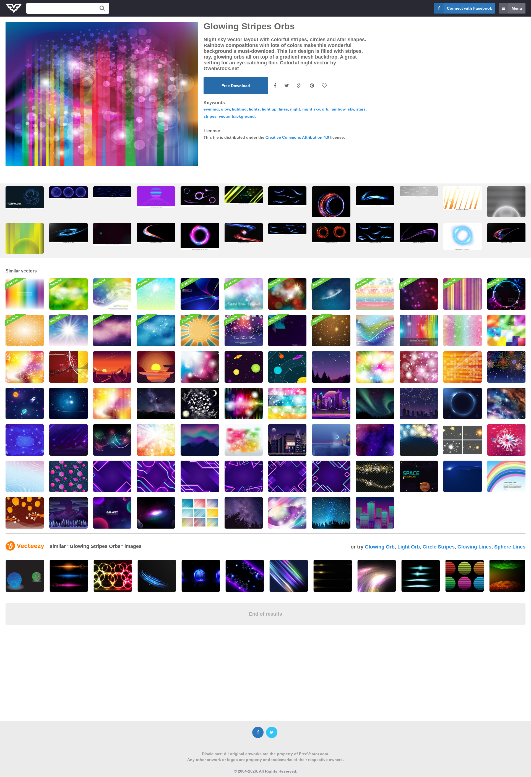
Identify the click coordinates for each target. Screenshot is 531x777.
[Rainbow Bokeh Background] (375, 294)
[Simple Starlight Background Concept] (375, 476)
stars (361, 109)
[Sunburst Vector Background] (200, 330)
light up (269, 109)
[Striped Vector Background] (462, 476)
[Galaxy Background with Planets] (112, 513)
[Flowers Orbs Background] (419, 367)
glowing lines (474, 547)
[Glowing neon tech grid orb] (25, 197)
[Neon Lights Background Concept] (331, 476)
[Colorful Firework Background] (506, 367)
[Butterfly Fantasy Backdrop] (287, 513)
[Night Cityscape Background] (287, 440)
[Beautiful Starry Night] (331, 513)
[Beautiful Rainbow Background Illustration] (506, 476)
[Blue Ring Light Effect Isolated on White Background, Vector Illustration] (462, 236)
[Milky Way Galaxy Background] (156, 513)
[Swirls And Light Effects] (287, 403)
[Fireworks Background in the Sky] (419, 440)
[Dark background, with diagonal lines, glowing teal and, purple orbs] (112, 234)
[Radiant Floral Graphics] (25, 367)
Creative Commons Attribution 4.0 (297, 137)
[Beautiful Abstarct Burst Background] (68, 330)
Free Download (236, 85)
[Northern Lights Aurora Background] (375, 403)
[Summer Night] (112, 294)
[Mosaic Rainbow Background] (462, 330)
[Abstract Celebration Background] (68, 367)
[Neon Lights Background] (112, 476)
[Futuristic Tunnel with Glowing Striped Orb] (156, 197)
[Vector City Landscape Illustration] (375, 513)
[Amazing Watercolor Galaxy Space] (506, 403)
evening (211, 109)
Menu (517, 8)
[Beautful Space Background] (331, 294)
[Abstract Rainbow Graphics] (375, 330)
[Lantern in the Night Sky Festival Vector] (25, 513)
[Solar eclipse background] (462, 403)
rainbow (337, 109)
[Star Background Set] (200, 513)
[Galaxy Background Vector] (68, 476)
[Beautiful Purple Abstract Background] (244, 330)
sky (351, 109)
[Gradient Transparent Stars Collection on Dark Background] (462, 440)
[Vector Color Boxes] (506, 330)
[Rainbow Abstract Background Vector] (419, 330)
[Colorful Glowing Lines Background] (200, 294)
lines (283, 109)
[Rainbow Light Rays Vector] (156, 440)
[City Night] (331, 440)
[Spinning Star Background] (506, 440)
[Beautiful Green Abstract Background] (68, 294)
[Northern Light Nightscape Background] (200, 440)
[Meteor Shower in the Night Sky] (156, 403)
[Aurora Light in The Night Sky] (68, 513)
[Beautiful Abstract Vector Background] (156, 294)
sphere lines (509, 547)
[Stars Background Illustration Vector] (200, 403)
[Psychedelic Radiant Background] (244, 403)
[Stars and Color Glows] (244, 440)
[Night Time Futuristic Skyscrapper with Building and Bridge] (331, 403)
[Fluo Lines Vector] (112, 403)
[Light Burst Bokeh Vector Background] (287, 294)
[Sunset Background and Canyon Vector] (112, 367)
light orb (408, 547)
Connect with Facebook (469, 8)
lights (254, 109)
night (295, 109)
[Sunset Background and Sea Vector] (156, 367)
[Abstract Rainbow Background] (25, 294)
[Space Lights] (506, 294)
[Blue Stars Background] (25, 440)
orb (325, 109)
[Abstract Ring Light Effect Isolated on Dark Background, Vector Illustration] (200, 236)
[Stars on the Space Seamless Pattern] (25, 403)
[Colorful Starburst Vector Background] (25, 330)
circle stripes (439, 547)
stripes (210, 116)
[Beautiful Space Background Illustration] (156, 330)
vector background (237, 116)
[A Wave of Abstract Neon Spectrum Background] (112, 440)
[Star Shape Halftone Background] (25, 476)
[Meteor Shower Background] (68, 440)
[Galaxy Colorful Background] (375, 440)
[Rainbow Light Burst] (375, 367)
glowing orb (380, 547)
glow (225, 109)
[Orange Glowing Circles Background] (462, 367)
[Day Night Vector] (200, 367)
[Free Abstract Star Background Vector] (331, 330)
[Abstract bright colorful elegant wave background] (507, 576)
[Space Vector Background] (68, 403)
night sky (311, 109)
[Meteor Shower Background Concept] (244, 513)
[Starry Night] (287, 330)
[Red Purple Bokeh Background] (419, 294)
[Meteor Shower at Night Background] (331, 367)
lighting (239, 109)
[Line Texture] (462, 294)
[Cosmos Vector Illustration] (244, 367)
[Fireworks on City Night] (419, 403)
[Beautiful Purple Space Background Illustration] (112, 330)
